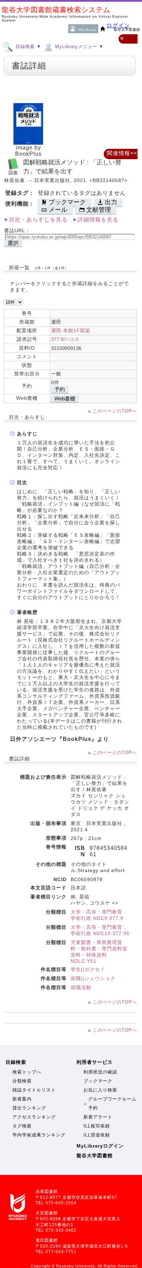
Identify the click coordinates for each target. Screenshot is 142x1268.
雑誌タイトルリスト (34, 1090)
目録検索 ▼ (27, 46)
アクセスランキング (34, 1117)
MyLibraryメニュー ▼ (78, 46)
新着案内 (22, 1099)
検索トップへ (26, 1072)
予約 (59, 389)
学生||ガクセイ (88, 969)
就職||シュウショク (93, 978)
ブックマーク (97, 1081)
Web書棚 (64, 398)
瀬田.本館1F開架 (70, 330)
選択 (13, 243)
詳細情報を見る (98, 220)
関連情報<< (122, 153)
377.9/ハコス (65, 339)
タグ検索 (22, 1126)
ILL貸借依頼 (96, 1135)
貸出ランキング (29, 1108)
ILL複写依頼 (96, 1126)
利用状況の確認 (100, 1072)
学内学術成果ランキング (38, 1135)
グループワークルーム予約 (112, 1103)
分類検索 (22, 1081)
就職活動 (81, 987)
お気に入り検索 (100, 1090)
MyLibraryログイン (100, 1146)
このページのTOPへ (115, 411)
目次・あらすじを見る (38, 220)
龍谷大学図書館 (95, 1155)
